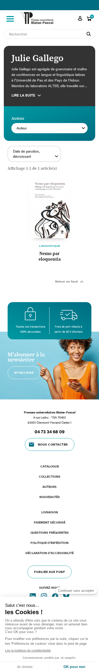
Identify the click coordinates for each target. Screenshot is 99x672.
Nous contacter (53, 444)
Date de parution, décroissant (26, 154)
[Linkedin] (33, 596)
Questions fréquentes (49, 532)
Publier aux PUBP (49, 572)
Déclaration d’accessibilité (49, 553)
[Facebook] (55, 596)
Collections (49, 476)
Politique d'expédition (49, 543)
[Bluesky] (66, 596)
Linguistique (49, 246)
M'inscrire (24, 372)
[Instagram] (44, 596)
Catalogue (49, 466)
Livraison (49, 512)
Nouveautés (49, 497)
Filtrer (78, 157)
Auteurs (49, 487)
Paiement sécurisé (49, 522)
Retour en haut (70, 282)
